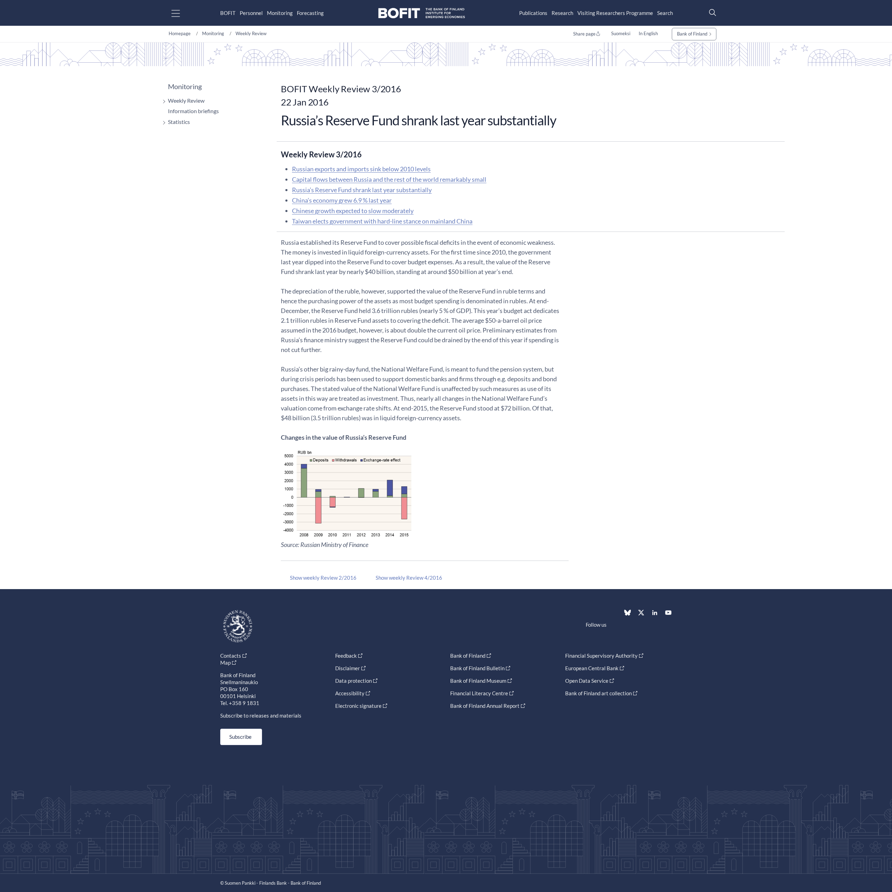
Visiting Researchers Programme (615, 13)
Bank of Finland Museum (478, 681)
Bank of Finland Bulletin (477, 668)
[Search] (711, 12)
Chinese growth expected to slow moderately (353, 210)
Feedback (346, 655)
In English (648, 33)
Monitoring (280, 13)
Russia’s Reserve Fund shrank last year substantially (362, 190)
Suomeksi (620, 33)
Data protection (353, 681)
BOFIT (228, 13)
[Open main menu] (181, 13)
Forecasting (310, 13)
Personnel (251, 13)
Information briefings (193, 111)
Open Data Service (586, 681)
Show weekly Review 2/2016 (323, 577)
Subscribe (240, 737)
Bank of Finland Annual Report (485, 706)
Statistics (179, 121)
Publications (533, 13)
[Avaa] (162, 101)
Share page (584, 34)
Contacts (230, 655)
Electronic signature (358, 706)
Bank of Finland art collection (598, 693)
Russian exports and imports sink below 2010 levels (361, 169)
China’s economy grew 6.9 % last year (342, 200)
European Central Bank (591, 668)
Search (665, 13)
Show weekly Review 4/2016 (409, 577)
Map (225, 662)
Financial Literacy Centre (479, 693)
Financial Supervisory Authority (601, 655)
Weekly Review (251, 33)
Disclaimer (347, 668)
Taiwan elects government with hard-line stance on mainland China (382, 221)
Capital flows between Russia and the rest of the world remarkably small (389, 179)
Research (562, 13)
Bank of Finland (692, 34)
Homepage (180, 33)
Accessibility (349, 693)
